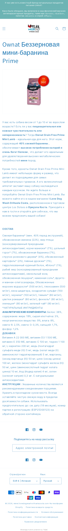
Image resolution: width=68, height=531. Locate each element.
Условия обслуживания (52, 512)
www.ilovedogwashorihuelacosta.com (31, 503)
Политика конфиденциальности (23, 512)
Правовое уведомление (35, 522)
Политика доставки (22, 517)
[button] (3, 28)
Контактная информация (46, 517)
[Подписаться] (52, 448)
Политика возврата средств (39, 507)
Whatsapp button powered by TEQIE (34, 530)
